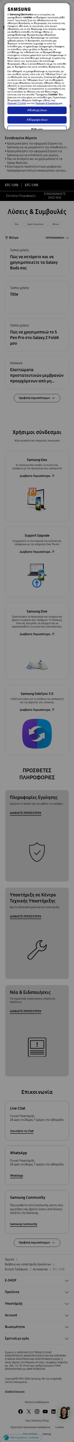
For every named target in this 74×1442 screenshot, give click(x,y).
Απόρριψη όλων (37, 120)
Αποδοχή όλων (37, 110)
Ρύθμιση (37, 129)
